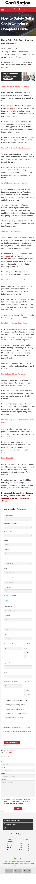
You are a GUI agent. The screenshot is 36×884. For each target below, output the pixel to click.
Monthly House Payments (11, 644)
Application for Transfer (18, 337)
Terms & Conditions (8, 863)
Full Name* (4, 762)
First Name (7, 540)
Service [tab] (18, 839)
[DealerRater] (16, 871)
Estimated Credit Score (10, 523)
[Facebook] (7, 871)
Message (3, 779)
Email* (3, 767)
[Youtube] (25, 871)
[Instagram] (20, 871)
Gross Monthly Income (10, 681)
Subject (3, 773)
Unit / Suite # (7, 625)
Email (6, 568)
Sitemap (28, 861)
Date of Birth (7, 559)
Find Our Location (11, 824)
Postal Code (7, 615)
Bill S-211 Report (29, 863)
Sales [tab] (10, 839)
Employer (7, 663)
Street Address (8, 606)
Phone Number (8, 578)
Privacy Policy (19, 863)
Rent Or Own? (8, 587)
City (5, 634)
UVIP (11, 108)
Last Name (7, 549)
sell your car (12, 750)
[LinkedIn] (29, 871)
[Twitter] (11, 871)
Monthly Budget (8, 531)
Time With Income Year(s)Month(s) (28, 688)
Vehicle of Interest (9, 515)
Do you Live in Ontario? (10, 598)
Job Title (6, 672)
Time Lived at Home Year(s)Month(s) (28, 650)
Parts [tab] (25, 839)
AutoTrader (5, 256)
